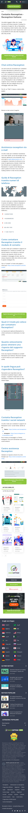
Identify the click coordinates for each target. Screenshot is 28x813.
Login (4, 789)
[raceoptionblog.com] (7, 2)
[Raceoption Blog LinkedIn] (19, 811)
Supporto (17, 789)
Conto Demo (19, 797)
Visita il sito (14, 580)
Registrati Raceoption (14, 6)
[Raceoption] (13, 575)
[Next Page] (5, 556)
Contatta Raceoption (7, 808)
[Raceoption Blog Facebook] (11, 811)
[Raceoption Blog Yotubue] (16, 811)
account (10, 794)
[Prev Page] (2, 556)
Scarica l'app (6, 792)
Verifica (13, 792)
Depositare (10, 789)
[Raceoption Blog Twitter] (14, 811)
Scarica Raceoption (7, 801)
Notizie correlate (8, 487)
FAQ (13, 797)
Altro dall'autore (8, 491)
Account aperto (14, 584)
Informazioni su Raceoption (17, 784)
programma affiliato (8, 787)
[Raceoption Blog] (14, 731)
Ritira (23, 787)
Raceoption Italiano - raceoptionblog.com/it (13, 806)
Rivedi (23, 789)
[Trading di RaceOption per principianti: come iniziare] (4, 705)
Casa (2, 11)
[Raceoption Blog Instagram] (21, 811)
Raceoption (5, 784)
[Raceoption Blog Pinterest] (24, 811)
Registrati (17, 787)
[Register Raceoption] (14, 601)
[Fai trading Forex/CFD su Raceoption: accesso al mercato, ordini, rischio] (4, 698)
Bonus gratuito (14, 589)
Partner (16, 794)
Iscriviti (4, 794)
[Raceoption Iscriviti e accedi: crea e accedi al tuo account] (18, 500)
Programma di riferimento (9, 799)
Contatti (22, 794)
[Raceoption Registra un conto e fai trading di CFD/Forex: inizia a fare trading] (7, 540)
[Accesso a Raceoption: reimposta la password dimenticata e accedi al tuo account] (7, 520)
